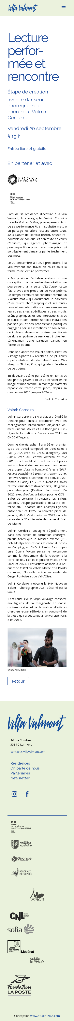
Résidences (20, 763)
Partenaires (20, 773)
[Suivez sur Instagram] (14, 794)
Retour (18, 681)
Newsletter (20, 778)
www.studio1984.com (45, 1016)
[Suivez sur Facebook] (27, 794)
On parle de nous (25, 768)
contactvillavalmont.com (27, 751)
